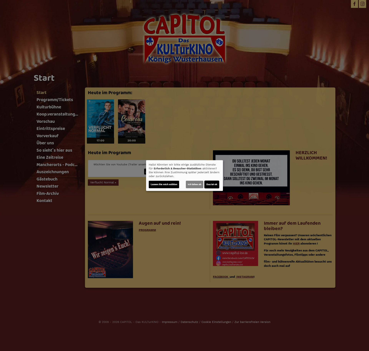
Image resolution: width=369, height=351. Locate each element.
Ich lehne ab (194, 184)
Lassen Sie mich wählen (164, 184)
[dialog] (184, 175)
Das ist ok (211, 184)
